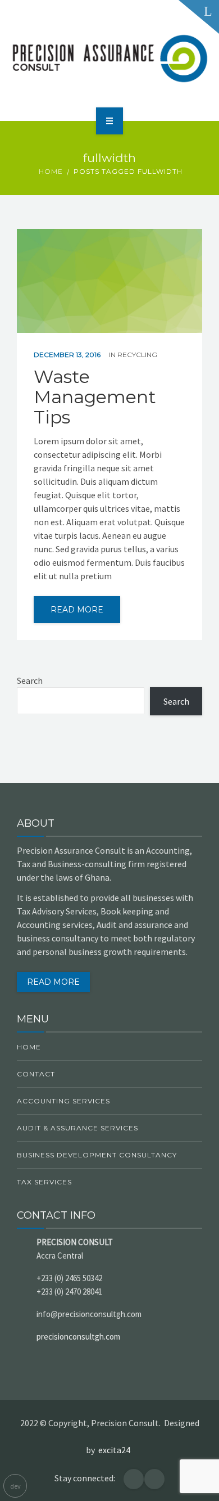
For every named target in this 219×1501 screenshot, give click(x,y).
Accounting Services (63, 1101)
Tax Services (44, 1182)
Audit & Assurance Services (77, 1128)
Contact (36, 1074)
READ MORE (53, 982)
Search (30, 680)
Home (51, 171)
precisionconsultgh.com (78, 1336)
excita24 (116, 1449)
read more (77, 610)
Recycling (137, 354)
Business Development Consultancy (97, 1155)
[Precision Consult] (109, 58)
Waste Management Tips (95, 397)
